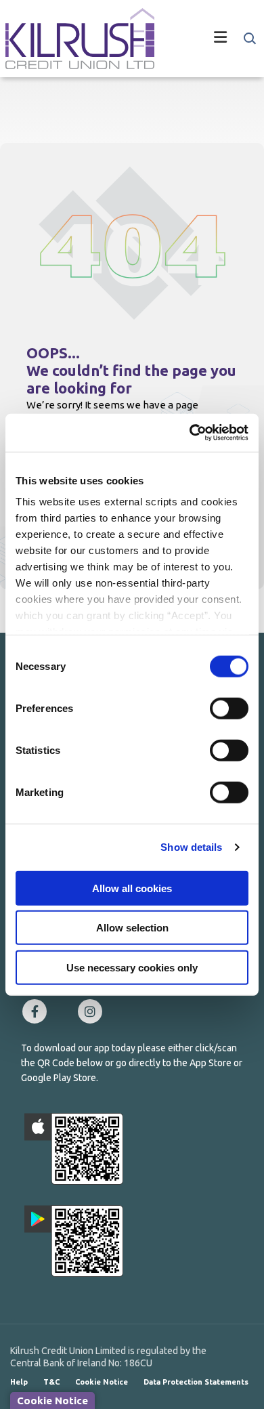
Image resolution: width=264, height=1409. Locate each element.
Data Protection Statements (196, 1382)
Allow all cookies (132, 887)
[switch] (229, 708)
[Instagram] (93, 1011)
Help (19, 1382)
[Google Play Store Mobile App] (73, 1241)
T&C (51, 1382)
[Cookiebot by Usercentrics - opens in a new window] (189, 433)
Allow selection (132, 927)
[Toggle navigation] (206, 38)
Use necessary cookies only (132, 967)
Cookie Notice (101, 1382)
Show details (191, 847)
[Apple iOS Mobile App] (73, 1149)
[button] (249, 38)
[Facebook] (38, 1011)
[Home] (74, 38)
